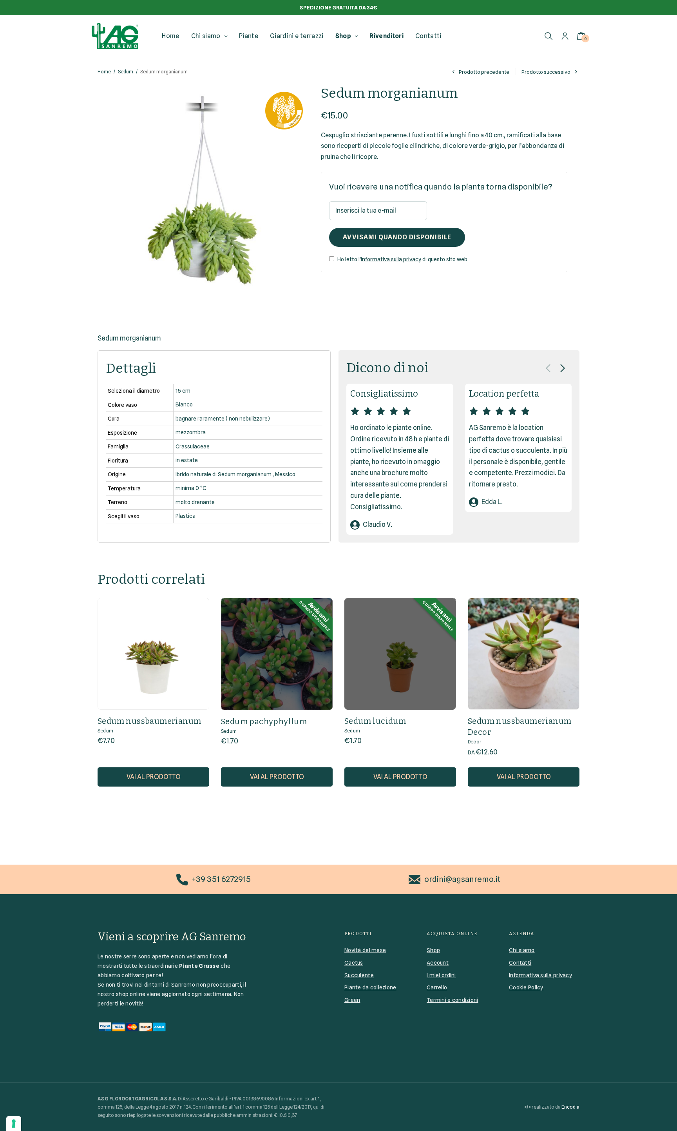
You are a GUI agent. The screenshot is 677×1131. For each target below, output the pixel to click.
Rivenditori (386, 36)
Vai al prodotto (154, 777)
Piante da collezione (370, 987)
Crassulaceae (193, 446)
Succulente (359, 975)
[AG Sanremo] (115, 36)
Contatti (428, 36)
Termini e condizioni (452, 1000)
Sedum (125, 72)
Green (352, 1000)
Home (170, 36)
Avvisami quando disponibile (397, 237)
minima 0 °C (191, 488)
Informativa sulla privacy (540, 975)
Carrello (437, 987)
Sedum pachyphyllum (264, 721)
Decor (475, 742)
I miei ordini (441, 975)
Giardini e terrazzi (296, 36)
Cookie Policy (526, 987)
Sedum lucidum (375, 721)
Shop (343, 36)
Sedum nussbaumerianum (149, 721)
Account (438, 963)
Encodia (570, 1107)
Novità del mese (365, 950)
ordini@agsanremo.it (462, 879)
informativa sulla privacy (391, 259)
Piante (248, 36)
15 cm (183, 391)
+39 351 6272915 (221, 879)
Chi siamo (206, 36)
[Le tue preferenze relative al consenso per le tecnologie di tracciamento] (13, 1123)
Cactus (353, 963)
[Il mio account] (564, 36)
